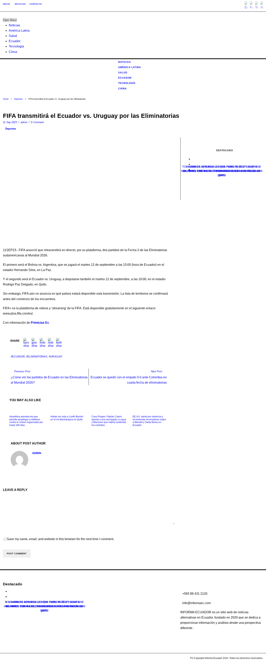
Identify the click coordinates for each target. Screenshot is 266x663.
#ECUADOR (18, 356)
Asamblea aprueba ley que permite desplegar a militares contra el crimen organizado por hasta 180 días (26, 420)
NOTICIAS (20, 4)
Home (6, 99)
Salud (13, 35)
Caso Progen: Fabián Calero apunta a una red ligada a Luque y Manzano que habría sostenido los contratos (109, 420)
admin (23, 122)
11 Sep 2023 (10, 122)
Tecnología (16, 46)
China (13, 51)
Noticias (14, 25)
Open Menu (9, 20)
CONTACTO (36, 4)
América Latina (19, 30)
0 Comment (37, 122)
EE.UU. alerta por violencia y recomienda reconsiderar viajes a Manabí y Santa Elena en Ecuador (149, 420)
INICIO (6, 4)
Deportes (18, 99)
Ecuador (14, 41)
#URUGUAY (56, 356)
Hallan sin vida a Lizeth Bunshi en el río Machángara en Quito (66, 418)
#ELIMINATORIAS (36, 356)
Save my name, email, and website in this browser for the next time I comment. (60, 539)
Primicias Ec (40, 322)
